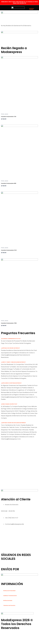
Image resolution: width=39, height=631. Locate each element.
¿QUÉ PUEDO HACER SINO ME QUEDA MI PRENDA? (13, 422)
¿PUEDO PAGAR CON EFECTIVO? (9, 404)
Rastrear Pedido (31, 9)
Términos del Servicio (9, 605)
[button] (3, 8)
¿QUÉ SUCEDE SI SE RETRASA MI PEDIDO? (11, 383)
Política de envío (7, 600)
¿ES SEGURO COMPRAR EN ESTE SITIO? (11, 338)
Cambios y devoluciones (10, 595)
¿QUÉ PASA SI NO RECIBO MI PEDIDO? (10, 348)
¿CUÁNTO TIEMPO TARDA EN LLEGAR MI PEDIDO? (13, 362)
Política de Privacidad (9, 590)
